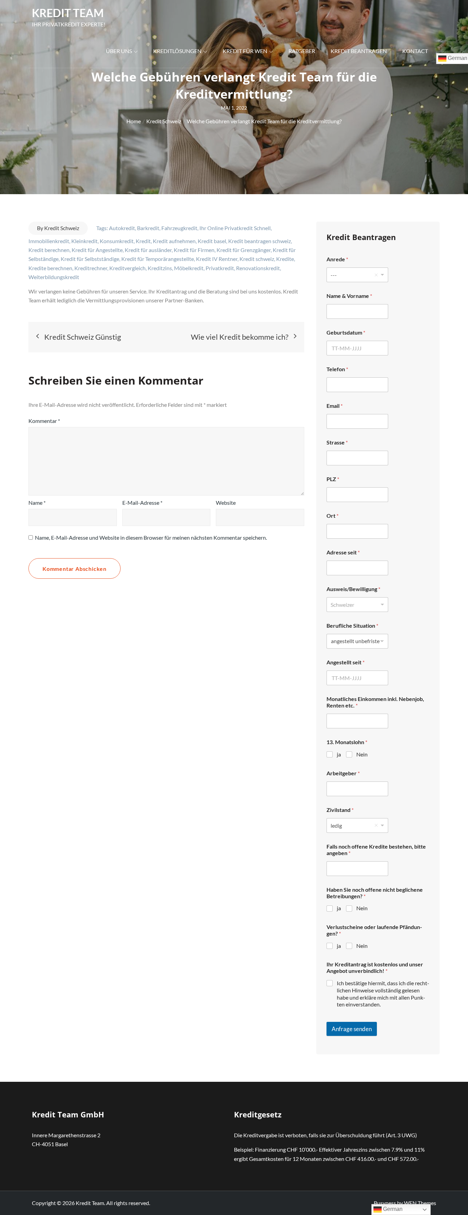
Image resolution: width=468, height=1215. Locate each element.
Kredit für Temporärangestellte (157, 258)
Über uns (119, 51)
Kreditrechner (90, 268)
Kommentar (44, 420)
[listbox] (357, 274)
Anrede (337, 259)
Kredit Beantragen (359, 51)
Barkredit (148, 228)
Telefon (337, 369)
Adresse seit (343, 552)
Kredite (285, 258)
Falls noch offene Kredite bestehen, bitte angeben (376, 849)
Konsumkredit (117, 241)
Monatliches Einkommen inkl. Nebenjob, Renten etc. (375, 702)
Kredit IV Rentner (216, 258)
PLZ (333, 479)
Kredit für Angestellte (97, 250)
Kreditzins (160, 268)
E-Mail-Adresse (142, 502)
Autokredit (122, 228)
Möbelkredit (189, 268)
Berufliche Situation (352, 625)
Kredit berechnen (49, 250)
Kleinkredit (84, 241)
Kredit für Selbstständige (90, 258)
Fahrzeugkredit (179, 228)
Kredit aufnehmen (174, 241)
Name (37, 502)
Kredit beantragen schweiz (259, 241)
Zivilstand (340, 809)
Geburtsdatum (346, 332)
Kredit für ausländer (148, 250)
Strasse (337, 442)
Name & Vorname (349, 295)
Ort (332, 515)
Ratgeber (301, 51)
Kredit (143, 241)
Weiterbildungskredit (53, 277)
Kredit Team (68, 13)
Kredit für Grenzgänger (244, 250)
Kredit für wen (245, 51)
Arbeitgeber (343, 773)
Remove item (376, 275)
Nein (362, 754)
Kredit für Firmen (194, 250)
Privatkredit (220, 268)
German (392, 1209)
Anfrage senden (352, 1028)
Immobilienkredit (48, 241)
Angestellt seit (346, 662)
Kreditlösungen (177, 51)
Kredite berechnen (50, 268)
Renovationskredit (258, 268)
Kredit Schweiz (61, 228)
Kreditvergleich (127, 268)
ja (339, 754)
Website (226, 502)
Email (335, 405)
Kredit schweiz (256, 258)
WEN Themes (420, 1203)
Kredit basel (212, 241)
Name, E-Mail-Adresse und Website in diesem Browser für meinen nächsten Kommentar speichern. (151, 537)
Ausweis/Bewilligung (353, 589)
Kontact (415, 51)
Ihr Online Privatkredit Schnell (235, 228)
